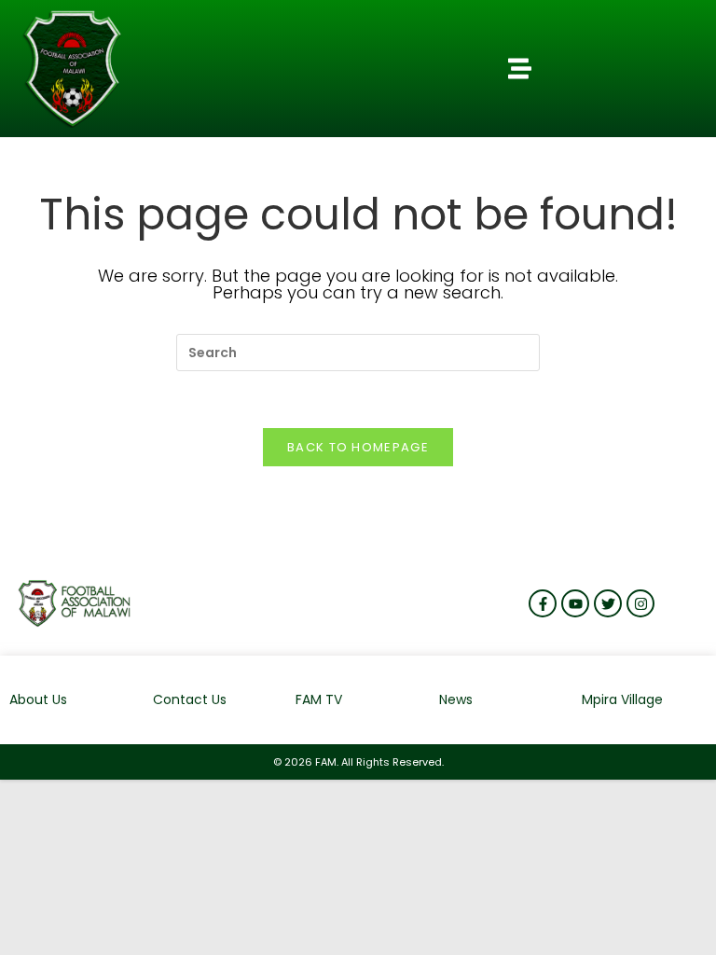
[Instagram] (640, 603)
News (456, 699)
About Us (38, 699)
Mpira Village (622, 699)
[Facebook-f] (543, 603)
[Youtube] (575, 603)
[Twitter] (608, 603)
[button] (519, 69)
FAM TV (319, 699)
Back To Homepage (358, 447)
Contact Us (190, 699)
